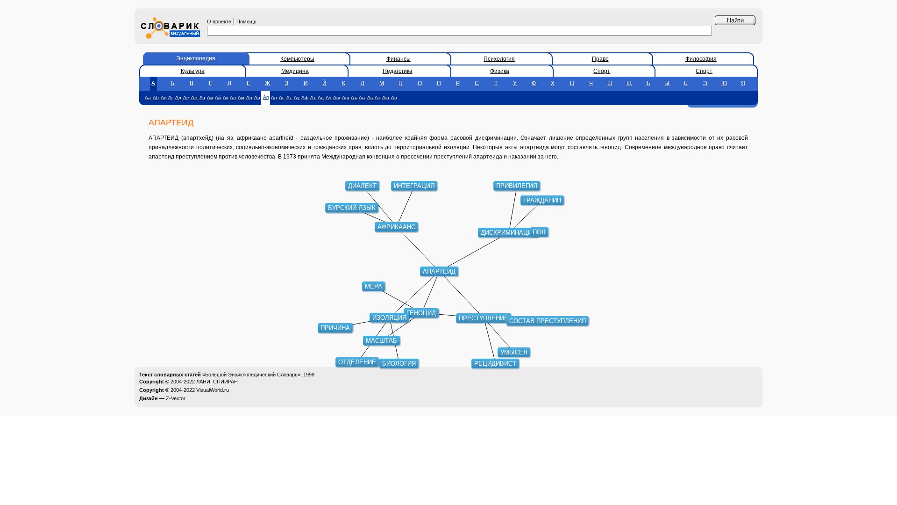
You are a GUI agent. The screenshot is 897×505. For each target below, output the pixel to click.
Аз (202, 97)
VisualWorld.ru (212, 390)
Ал (233, 97)
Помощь (246, 21)
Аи (210, 97)
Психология (499, 59)
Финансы (398, 59)
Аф (304, 97)
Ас (282, 97)
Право (600, 59)
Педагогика (398, 71)
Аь (370, 97)
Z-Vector (175, 398)
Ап (266, 97)
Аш (336, 97)
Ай (218, 97)
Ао (257, 97)
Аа (148, 97)
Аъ (354, 97)
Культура (193, 71)
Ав (163, 97)
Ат (289, 97)
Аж (194, 97)
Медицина (295, 71)
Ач (328, 97)
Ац (321, 97)
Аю (385, 97)
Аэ (377, 97)
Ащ (345, 97)
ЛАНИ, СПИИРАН (217, 381)
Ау (296, 97)
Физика (499, 71)
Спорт (601, 71)
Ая (394, 97)
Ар (274, 97)
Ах (313, 97)
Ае (186, 97)
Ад (178, 97)
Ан (249, 97)
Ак (225, 97)
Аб (156, 97)
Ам (241, 97)
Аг (170, 97)
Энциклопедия (195, 58)
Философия (701, 59)
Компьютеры (297, 59)
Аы (362, 97)
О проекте (219, 21)
